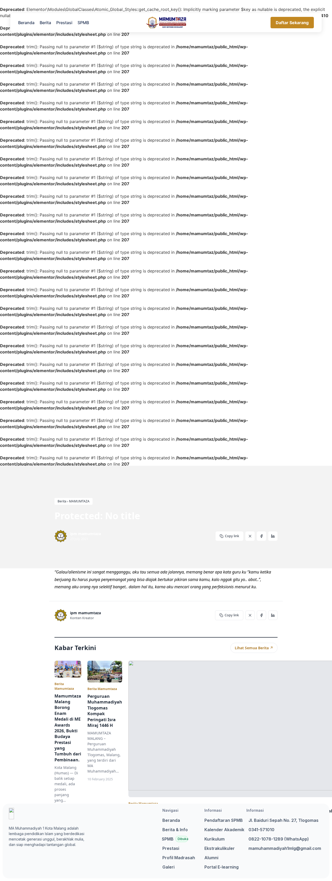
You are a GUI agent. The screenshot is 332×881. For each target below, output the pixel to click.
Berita (45, 22)
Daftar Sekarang (292, 22)
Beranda (26, 22)
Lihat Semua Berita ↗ (254, 647)
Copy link (232, 536)
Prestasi (64, 22)
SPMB (83, 22)
